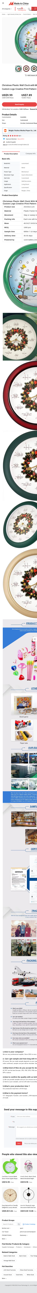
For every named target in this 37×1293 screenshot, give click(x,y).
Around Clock (8, 1275)
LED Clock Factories (10, 1270)
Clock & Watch (27, 14)
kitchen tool (5, 1228)
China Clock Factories (26, 1270)
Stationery (23, 1235)
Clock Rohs (19, 1275)
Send (18, 1143)
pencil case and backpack (28, 1232)
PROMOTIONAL (7, 1235)
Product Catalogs (29, 1224)
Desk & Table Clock (9, 1256)
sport (21, 1228)
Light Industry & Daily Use (14, 14)
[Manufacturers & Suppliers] (18, 3)
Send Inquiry (19, 104)
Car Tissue (5, 1232)
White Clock (30, 1275)
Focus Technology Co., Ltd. (25, 1285)
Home (3, 14)
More (3, 1278)
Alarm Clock (22, 1256)
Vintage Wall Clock (9, 1260)
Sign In (5, 144)
